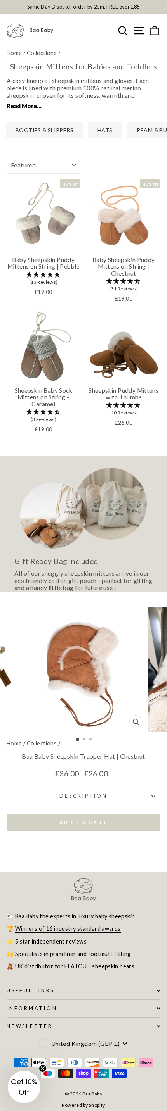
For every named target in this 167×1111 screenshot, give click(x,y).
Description (83, 796)
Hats (105, 130)
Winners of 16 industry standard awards (68, 928)
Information (32, 1008)
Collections (42, 53)
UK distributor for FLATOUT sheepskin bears (74, 966)
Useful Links (30, 991)
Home (14, 53)
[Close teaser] (43, 1068)
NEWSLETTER (30, 1026)
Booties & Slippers (44, 130)
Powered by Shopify (83, 1105)
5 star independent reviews (51, 941)
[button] (43, 278)
